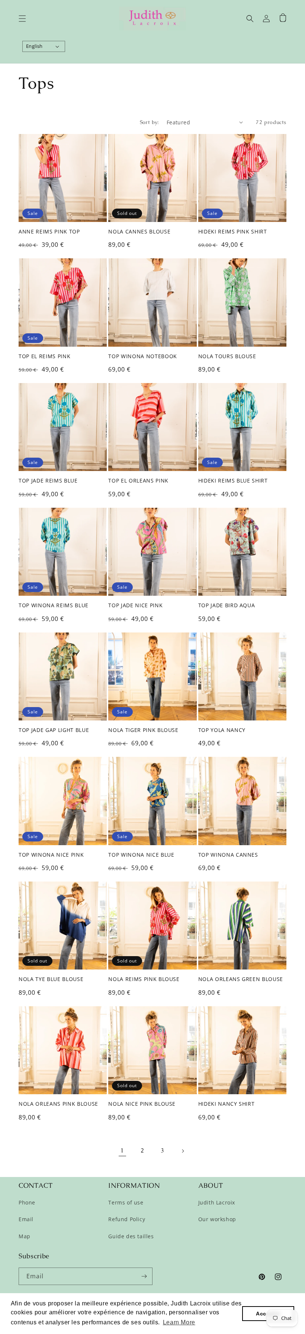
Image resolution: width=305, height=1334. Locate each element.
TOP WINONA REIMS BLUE (54, 605)
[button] (22, 18)
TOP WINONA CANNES (228, 854)
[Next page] (182, 1151)
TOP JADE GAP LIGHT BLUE (54, 730)
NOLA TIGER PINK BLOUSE (143, 730)
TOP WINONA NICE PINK (51, 854)
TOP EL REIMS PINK (44, 356)
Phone (27, 1202)
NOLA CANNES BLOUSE (139, 231)
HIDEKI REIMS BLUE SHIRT (233, 480)
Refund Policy (126, 1219)
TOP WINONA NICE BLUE (141, 854)
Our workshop (217, 1219)
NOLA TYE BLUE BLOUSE (51, 979)
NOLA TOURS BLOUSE (227, 356)
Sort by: (149, 122)
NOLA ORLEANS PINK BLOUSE (58, 1104)
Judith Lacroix (216, 1202)
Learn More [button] (179, 1322)
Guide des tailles (131, 1236)
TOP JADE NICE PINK (135, 605)
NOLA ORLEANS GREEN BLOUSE (240, 979)
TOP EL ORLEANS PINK (138, 480)
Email (26, 1219)
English (34, 46)
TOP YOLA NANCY (221, 730)
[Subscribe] (144, 1276)
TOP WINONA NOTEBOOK (142, 356)
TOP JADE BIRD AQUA (226, 605)
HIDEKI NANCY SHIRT (226, 1104)
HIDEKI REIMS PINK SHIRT (232, 231)
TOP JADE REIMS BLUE (48, 480)
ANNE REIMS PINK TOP (49, 231)
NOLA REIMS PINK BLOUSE (144, 979)
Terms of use (125, 1202)
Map (24, 1236)
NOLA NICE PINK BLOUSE (142, 1104)
